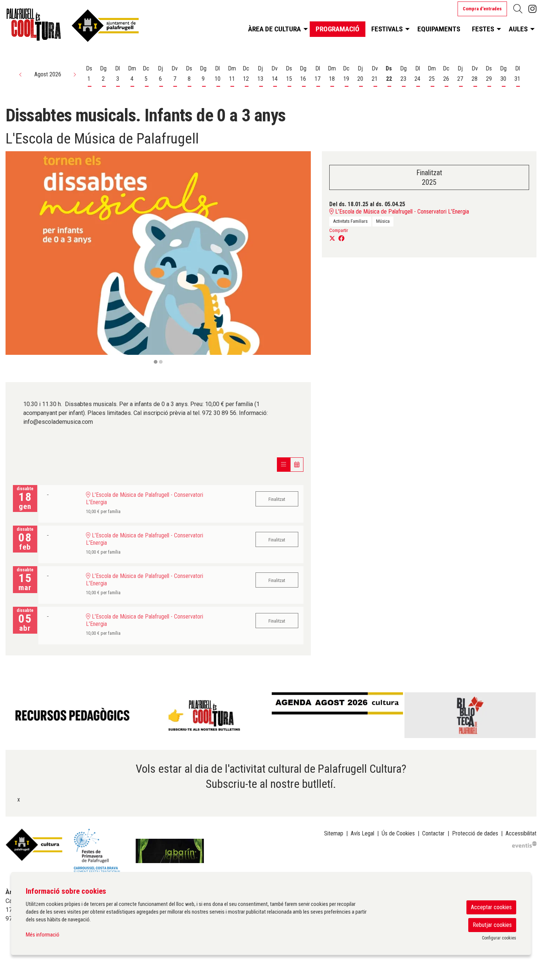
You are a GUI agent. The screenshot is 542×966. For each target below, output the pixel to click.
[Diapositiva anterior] (15, 258)
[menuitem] (532, 9)
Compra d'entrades (482, 8)
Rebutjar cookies (492, 924)
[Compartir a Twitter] (332, 238)
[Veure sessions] (283, 464)
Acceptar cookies (491, 907)
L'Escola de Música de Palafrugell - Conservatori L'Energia (401, 211)
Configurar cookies (499, 938)
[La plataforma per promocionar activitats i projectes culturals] (524, 843)
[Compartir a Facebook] (341, 238)
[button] (20, 74)
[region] (158, 258)
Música (383, 221)
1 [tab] (155, 362)
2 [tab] (161, 362)
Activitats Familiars (350, 221)
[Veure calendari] (296, 464)
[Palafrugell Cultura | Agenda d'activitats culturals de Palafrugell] (90, 27)
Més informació (42, 934)
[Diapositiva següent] (300, 258)
